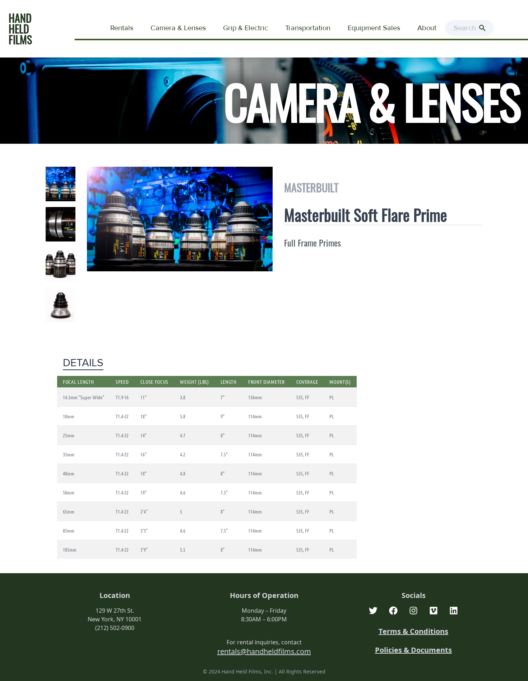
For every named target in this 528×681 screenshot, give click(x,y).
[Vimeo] (433, 611)
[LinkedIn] (454, 611)
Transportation (307, 28)
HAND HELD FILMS (20, 28)
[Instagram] (413, 611)
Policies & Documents (413, 650)
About (426, 28)
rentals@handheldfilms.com (264, 651)
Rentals (121, 28)
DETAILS (83, 362)
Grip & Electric (245, 28)
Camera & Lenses (178, 28)
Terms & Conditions (413, 631)
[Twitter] (373, 611)
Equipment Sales (374, 28)
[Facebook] (393, 611)
